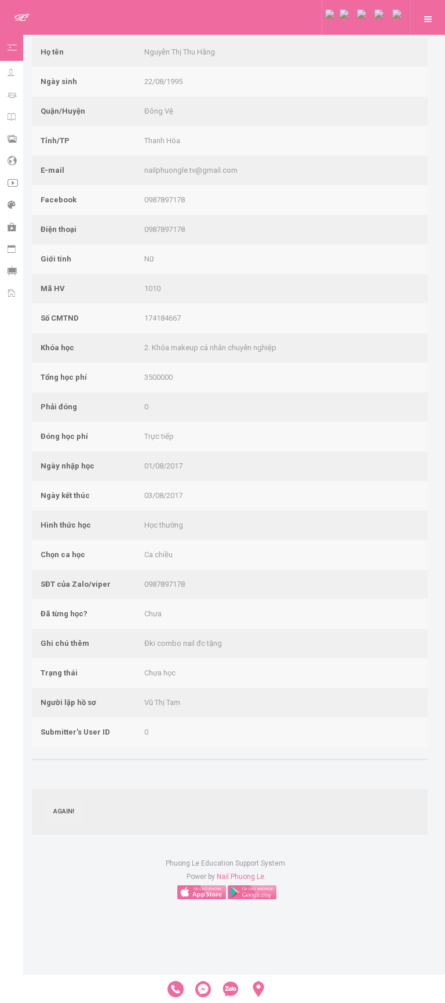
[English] (365, 13)
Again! (63, 811)
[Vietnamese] (332, 13)
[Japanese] (399, 13)
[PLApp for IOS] (201, 892)
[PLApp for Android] (252, 892)
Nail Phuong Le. (241, 877)
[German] (383, 13)
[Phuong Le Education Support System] (22, 18)
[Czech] (348, 13)
